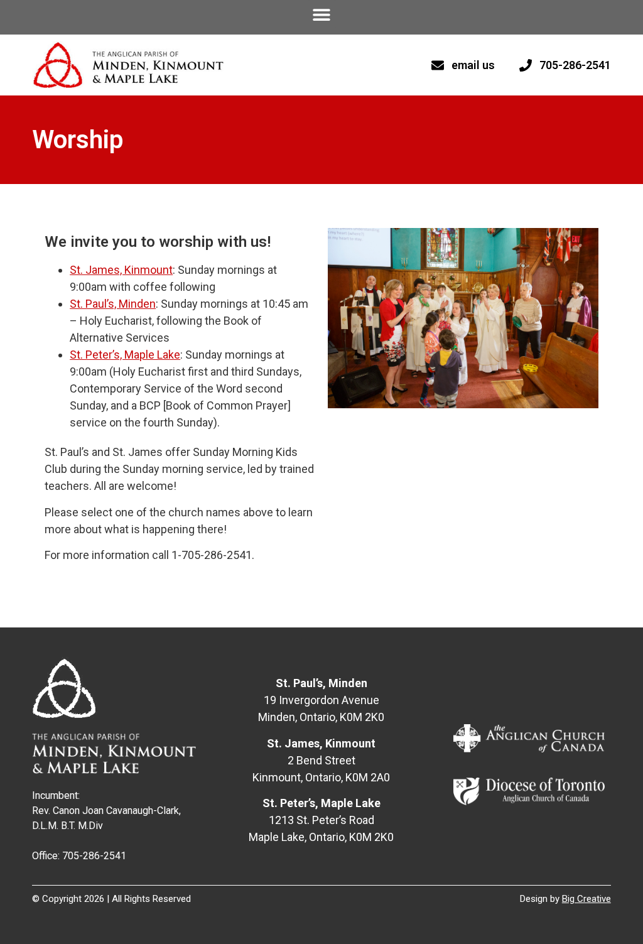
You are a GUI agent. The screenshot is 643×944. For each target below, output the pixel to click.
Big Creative (586, 898)
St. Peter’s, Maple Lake (125, 354)
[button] (322, 14)
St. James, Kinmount (121, 269)
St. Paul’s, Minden (113, 303)
